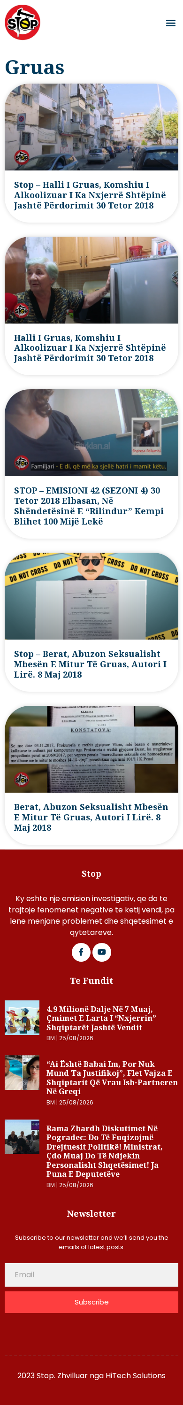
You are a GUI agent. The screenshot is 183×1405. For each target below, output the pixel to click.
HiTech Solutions (136, 1375)
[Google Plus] (101, 952)
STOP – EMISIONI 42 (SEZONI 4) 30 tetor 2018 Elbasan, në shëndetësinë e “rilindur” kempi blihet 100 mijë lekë (89, 506)
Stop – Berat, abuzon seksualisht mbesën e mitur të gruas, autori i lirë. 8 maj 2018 (90, 664)
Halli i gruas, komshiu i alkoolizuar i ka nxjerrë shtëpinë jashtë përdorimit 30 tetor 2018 (90, 348)
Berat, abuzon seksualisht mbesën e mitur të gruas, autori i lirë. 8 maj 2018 (91, 817)
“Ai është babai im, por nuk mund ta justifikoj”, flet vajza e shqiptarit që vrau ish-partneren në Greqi (112, 1078)
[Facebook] (81, 952)
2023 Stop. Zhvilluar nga (61, 1375)
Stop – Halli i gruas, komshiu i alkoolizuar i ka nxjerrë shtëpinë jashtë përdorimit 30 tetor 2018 (90, 195)
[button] (170, 23)
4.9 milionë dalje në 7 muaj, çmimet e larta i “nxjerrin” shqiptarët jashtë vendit (101, 1018)
